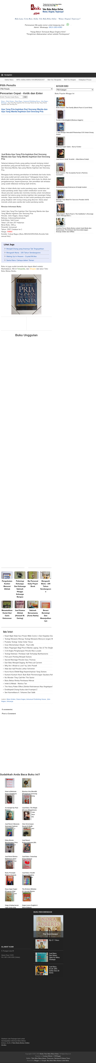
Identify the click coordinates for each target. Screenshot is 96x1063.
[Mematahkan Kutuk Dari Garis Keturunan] (7, 604)
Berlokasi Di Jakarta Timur (62, 1058)
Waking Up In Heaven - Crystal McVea (21, 256)
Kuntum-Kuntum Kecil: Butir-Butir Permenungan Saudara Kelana (30, 675)
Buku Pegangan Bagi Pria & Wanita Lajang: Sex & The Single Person (32, 648)
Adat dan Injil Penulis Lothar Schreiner (20, 669)
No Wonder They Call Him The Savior (19, 678)
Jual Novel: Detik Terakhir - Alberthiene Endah (72, 159)
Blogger (36, 1060)
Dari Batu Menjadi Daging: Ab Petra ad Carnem (23, 663)
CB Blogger (57, 1056)
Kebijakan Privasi (85, 80)
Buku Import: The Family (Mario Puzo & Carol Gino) (74, 107)
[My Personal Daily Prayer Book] (33, 575)
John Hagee (44, 101)
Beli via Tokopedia (54, 80)
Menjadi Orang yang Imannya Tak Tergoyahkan (25, 249)
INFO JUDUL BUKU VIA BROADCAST (30, 80)
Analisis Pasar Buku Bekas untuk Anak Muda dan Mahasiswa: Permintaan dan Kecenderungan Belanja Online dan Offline (73, 230)
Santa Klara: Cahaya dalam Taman (20, 260)
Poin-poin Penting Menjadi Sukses (18, 657)
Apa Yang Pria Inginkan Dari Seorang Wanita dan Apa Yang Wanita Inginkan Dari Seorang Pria (24, 110)
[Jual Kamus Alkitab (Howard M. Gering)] (20, 604)
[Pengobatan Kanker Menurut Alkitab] (7, 575)
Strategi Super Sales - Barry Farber (68, 147)
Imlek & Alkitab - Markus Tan (16, 684)
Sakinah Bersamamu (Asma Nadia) (32, 613)
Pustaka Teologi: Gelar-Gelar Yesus (19, 642)
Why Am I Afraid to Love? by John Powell (21, 666)
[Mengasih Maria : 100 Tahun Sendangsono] (46, 575)
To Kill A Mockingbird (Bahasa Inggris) (69, 120)
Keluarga (3, 102)
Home (3, 101)
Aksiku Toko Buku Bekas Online (49, 1053)
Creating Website (47, 1056)
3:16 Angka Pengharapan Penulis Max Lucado (23, 651)
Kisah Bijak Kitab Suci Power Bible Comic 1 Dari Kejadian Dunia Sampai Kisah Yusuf (38, 636)
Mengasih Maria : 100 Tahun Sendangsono (23, 253)
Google (44, 1060)
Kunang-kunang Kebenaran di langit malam (71, 187)
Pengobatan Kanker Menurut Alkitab (7, 585)
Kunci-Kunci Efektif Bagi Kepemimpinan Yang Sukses (25, 672)
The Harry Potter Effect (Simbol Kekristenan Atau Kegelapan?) (29, 687)
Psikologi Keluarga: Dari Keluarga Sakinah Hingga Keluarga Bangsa (20, 589)
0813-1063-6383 (55, 27)
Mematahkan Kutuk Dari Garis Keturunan (7, 614)
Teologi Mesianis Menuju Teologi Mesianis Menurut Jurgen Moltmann (32, 639)
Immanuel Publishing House (32, 101)
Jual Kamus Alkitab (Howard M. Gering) (20, 614)
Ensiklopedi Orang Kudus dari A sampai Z (21, 690)
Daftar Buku (9, 80)
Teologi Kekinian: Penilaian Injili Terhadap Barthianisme (26, 654)
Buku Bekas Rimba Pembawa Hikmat (19, 681)
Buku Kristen (10, 101)
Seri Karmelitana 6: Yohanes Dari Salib (20, 692)
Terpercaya (50, 1058)
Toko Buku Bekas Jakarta (39, 1058)
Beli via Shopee (70, 80)
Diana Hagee (18, 101)
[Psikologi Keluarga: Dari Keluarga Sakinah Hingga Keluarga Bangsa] (20, 575)
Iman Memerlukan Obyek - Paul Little (19, 645)
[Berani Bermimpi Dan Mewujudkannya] (46, 604)
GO (25, 97)
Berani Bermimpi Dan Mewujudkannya (45, 615)
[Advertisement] (48, 53)
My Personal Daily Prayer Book (33, 583)
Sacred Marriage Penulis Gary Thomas (20, 660)
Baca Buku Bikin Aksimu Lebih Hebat (58, 1060)
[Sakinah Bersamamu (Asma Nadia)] (33, 604)
